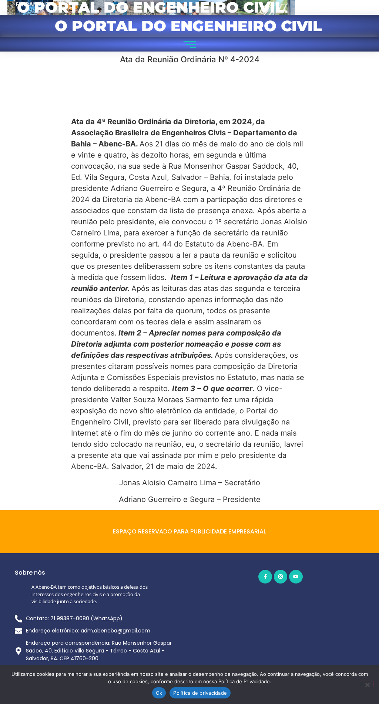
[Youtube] (295, 576)
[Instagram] (280, 576)
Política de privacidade (200, 693)
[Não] (367, 684)
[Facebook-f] (265, 576)
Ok (159, 693)
